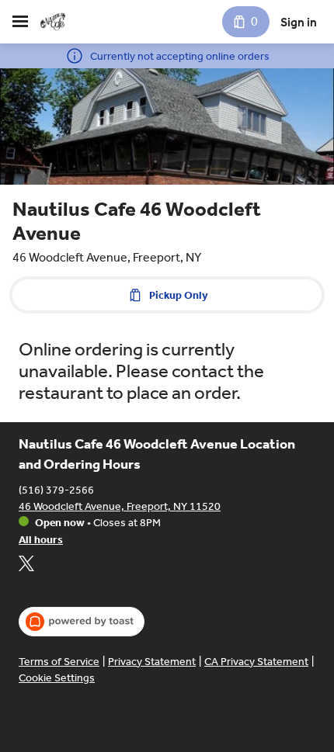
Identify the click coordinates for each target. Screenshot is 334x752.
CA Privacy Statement (256, 661)
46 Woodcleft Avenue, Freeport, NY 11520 (120, 506)
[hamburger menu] (20, 21)
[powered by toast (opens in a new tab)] (81, 621)
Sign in (298, 22)
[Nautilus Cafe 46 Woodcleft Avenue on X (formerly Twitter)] (26, 566)
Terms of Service (59, 661)
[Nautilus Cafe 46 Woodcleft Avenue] (52, 21)
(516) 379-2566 (56, 490)
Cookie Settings (57, 677)
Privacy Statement (152, 661)
